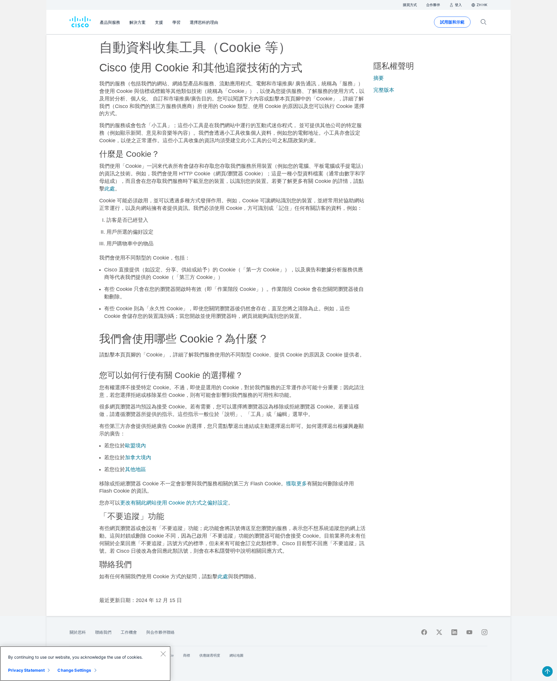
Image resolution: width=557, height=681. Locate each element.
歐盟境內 (135, 445)
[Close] (163, 654)
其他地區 (135, 469)
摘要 (378, 78)
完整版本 (383, 90)
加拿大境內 (138, 457)
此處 (109, 189)
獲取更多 (296, 484)
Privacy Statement (26, 670)
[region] (85, 663)
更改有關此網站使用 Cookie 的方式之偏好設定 (174, 503)
